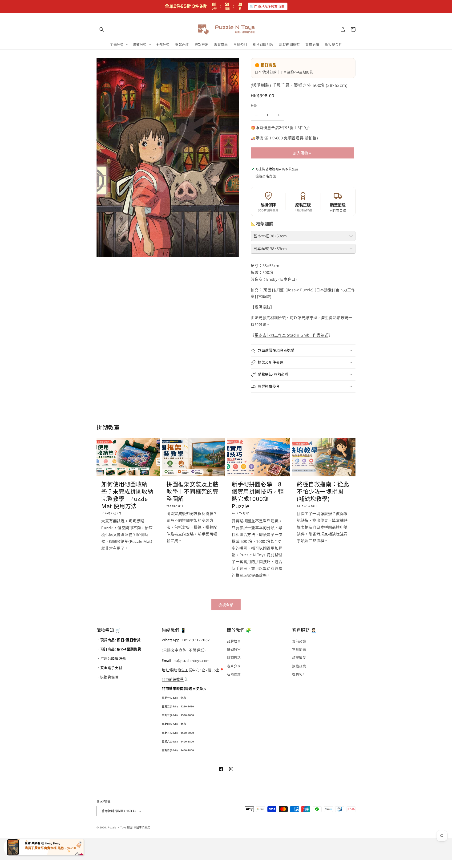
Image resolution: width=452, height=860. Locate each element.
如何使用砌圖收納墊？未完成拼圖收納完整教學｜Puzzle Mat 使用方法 (127, 495)
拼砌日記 (234, 657)
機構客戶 (299, 674)
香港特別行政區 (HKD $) (118, 811)
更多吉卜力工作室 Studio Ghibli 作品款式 (291, 335)
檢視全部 (226, 604)
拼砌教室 (234, 649)
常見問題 (299, 649)
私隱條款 (234, 674)
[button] (102, 29)
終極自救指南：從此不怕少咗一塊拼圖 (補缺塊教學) (323, 491)
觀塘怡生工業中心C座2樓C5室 (195, 670)
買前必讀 (299, 641)
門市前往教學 (173, 679)
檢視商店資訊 (265, 176)
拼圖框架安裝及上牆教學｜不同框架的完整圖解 (192, 491)
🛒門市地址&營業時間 (267, 6)
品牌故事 (234, 641)
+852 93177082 (196, 639)
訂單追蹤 (299, 657)
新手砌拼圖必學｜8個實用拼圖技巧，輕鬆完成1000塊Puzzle (258, 495)
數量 (254, 106)
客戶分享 (234, 666)
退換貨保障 (109, 677)
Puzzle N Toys (117, 827)
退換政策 (299, 666)
